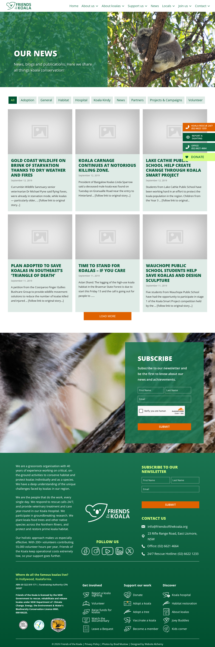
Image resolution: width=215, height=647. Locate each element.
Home (73, 6)
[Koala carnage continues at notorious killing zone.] (107, 160)
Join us (183, 6)
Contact (201, 6)
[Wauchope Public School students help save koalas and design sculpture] (175, 263)
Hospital (81, 100)
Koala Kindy (102, 100)
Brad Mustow (121, 644)
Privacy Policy (92, 644)
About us (88, 6)
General (46, 100)
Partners (137, 100)
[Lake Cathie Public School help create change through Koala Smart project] (175, 160)
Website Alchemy (154, 644)
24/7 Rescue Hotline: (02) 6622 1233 (172, 554)
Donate (197, 157)
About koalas (112, 6)
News (155, 6)
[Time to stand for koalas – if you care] (107, 263)
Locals (167, 6)
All (12, 100)
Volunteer (195, 100)
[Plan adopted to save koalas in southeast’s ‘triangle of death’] (40, 263)
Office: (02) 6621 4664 (162, 546)
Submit (164, 427)
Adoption (27, 100)
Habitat (63, 100)
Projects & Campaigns (166, 100)
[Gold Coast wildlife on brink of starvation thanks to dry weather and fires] (40, 160)
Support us (136, 6)
